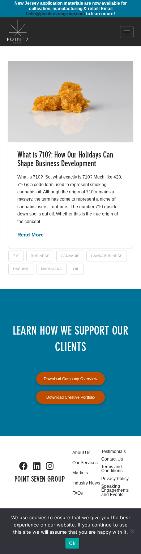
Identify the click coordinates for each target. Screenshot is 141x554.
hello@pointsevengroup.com (55, 13)
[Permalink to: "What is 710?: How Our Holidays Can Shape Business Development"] (70, 101)
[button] (127, 32)
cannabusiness (107, 256)
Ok (72, 543)
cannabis (70, 256)
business (40, 256)
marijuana (51, 269)
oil (76, 269)
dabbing (21, 269)
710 (16, 256)
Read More (30, 235)
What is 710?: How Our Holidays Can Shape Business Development (65, 159)
